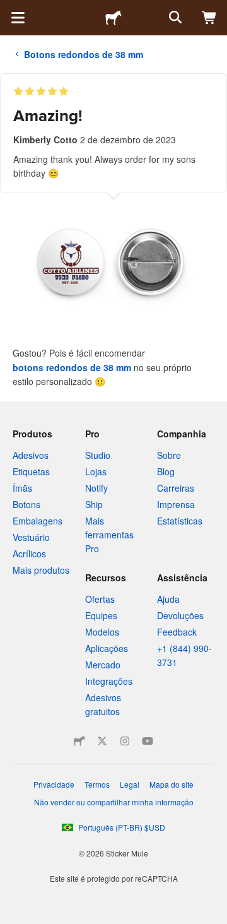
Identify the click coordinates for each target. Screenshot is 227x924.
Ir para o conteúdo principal (9, 9)
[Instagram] (125, 741)
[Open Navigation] (17, 17)
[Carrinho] (209, 17)
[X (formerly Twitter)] (102, 741)
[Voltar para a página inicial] (113, 17)
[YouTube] (148, 741)
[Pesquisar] (174, 17)
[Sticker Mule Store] (79, 741)
